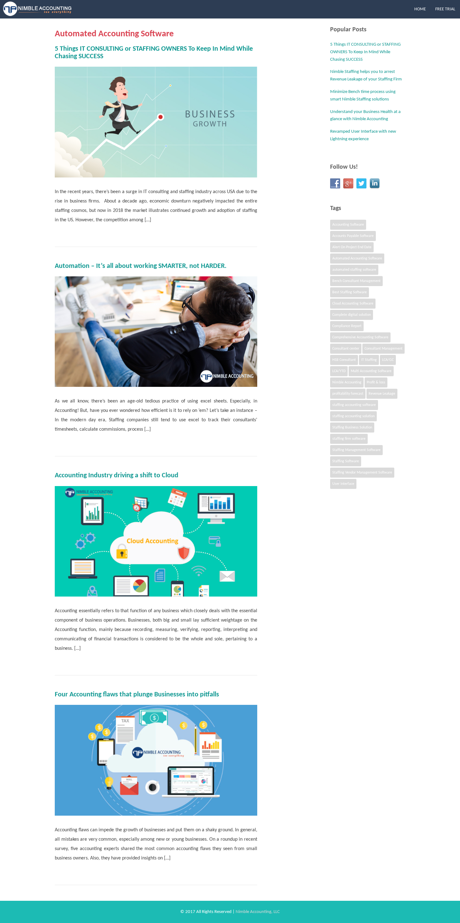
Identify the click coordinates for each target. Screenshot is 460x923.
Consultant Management (383, 349)
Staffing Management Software (356, 450)
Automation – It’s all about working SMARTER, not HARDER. (141, 266)
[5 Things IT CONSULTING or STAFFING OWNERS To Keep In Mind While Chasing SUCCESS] (156, 122)
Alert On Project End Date (351, 247)
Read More (245, 235)
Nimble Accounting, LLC (257, 912)
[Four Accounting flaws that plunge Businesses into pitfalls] (156, 760)
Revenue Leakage (382, 394)
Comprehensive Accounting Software (360, 337)
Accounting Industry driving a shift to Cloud (116, 475)
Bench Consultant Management (356, 281)
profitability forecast (347, 394)
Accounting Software (348, 225)
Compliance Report (346, 326)
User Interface (343, 484)
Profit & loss (376, 382)
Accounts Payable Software (353, 236)
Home (420, 9)
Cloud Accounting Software (352, 303)
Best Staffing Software (349, 292)
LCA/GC (388, 360)
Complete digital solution (351, 315)
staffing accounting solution (353, 416)
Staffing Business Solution (352, 427)
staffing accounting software (354, 405)
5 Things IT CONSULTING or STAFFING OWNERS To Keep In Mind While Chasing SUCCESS (365, 52)
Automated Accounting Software (357, 258)
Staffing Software (345, 461)
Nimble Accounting (346, 382)
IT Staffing (369, 360)
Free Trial (445, 9)
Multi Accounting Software (371, 371)
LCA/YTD (338, 371)
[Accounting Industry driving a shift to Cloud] (156, 541)
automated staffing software (354, 270)
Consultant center (345, 349)
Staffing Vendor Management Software (362, 472)
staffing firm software (348, 439)
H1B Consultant (344, 360)
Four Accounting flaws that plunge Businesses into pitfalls (137, 694)
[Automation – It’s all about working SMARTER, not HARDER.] (156, 331)
